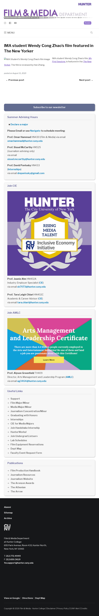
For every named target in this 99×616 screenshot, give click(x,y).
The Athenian (18, 487)
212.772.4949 (13, 556)
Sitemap (8, 513)
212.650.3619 (13, 559)
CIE (41, 282)
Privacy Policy (63, 608)
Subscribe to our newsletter (49, 107)
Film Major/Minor (20, 402)
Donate (87, 23)
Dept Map (16, 448)
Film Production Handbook (25, 470)
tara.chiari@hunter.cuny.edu (33, 302)
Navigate (35, 130)
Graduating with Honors (24, 415)
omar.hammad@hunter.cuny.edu (25, 141)
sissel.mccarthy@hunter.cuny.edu (26, 159)
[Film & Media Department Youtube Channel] (15, 23)
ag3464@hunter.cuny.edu (31, 381)
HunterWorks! (18, 432)
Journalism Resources (23, 474)
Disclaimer (51, 608)
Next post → (86, 80)
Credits (84, 608)
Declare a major (19, 124)
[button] (9, 32)
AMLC (69, 377)
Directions (27, 598)
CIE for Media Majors (22, 423)
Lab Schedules (19, 440)
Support (15, 398)
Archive (8, 518)
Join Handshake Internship (25, 427)
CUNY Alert (75, 608)
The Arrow (17, 491)
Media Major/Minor (21, 407)
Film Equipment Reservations (27, 444)
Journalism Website (22, 479)
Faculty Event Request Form (26, 453)
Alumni (7, 507)
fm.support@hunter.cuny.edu (18, 563)
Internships (14, 169)
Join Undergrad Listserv (24, 436)
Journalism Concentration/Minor (29, 411)
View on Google (12, 598)
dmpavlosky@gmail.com (30, 173)
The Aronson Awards (22, 483)
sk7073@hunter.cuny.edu (31, 286)
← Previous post (15, 80)
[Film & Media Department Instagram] (5, 23)
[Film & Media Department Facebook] (10, 23)
